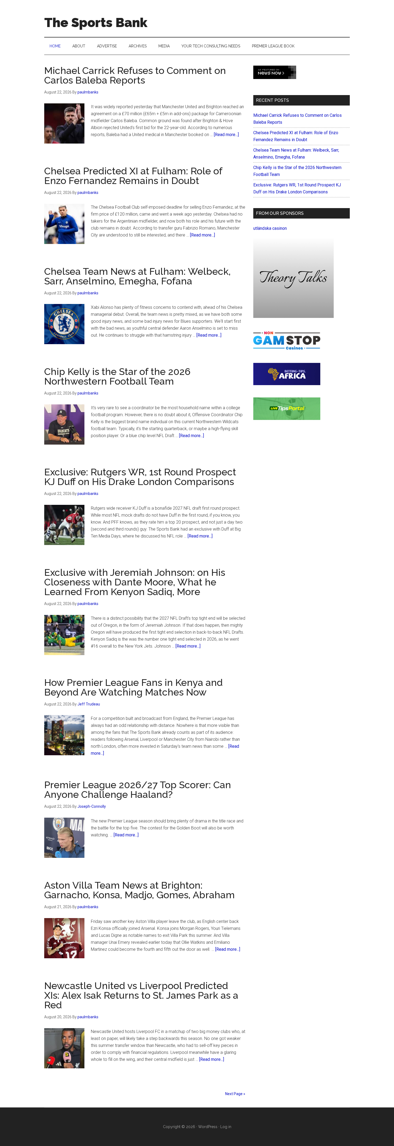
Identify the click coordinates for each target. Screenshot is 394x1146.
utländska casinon (270, 228)
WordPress (207, 1127)
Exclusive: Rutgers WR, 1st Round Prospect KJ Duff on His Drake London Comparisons (140, 476)
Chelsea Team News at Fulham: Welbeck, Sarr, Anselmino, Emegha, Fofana (137, 276)
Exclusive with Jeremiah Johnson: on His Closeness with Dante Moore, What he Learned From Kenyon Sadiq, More (134, 582)
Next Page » (235, 1094)
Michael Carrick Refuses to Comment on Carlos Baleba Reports (135, 75)
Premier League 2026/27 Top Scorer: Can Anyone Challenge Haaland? (137, 789)
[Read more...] (226, 134)
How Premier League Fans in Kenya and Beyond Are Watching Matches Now (133, 687)
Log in (225, 1127)
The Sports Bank (95, 22)
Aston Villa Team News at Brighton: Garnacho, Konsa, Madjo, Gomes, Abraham (139, 890)
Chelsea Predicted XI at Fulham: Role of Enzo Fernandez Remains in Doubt (133, 175)
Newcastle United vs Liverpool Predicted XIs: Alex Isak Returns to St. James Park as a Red (141, 995)
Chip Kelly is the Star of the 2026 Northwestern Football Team (117, 376)
